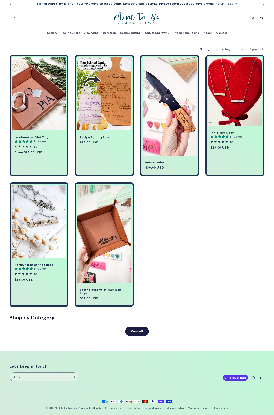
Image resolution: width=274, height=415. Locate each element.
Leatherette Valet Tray (32, 137)
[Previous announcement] (10, 3)
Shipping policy (175, 408)
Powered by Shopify (90, 408)
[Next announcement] (263, 3)
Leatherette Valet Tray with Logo (100, 291)
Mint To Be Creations (66, 408)
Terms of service (153, 408)
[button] (14, 18)
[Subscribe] (73, 376)
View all (137, 331)
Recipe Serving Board (95, 137)
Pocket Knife (154, 162)
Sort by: (205, 49)
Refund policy (132, 408)
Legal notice (221, 408)
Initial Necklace (222, 132)
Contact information (199, 408)
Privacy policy (113, 408)
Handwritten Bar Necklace (34, 264)
